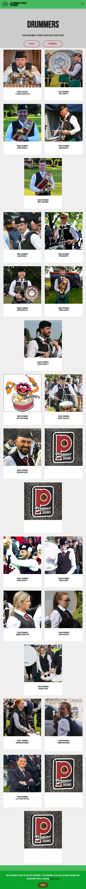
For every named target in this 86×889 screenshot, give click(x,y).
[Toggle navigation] (82, 4)
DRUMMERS (52, 44)
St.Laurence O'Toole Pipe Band (18, 4)
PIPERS (31, 44)
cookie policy (54, 879)
